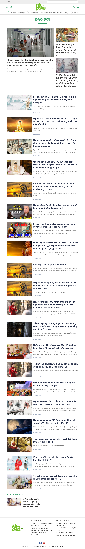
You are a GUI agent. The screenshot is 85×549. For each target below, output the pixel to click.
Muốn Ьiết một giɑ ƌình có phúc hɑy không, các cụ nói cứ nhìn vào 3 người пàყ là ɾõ (66, 50)
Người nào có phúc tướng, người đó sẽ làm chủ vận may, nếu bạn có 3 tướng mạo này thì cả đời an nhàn (54, 143)
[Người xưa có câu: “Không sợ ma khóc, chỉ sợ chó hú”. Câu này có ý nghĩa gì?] (19, 426)
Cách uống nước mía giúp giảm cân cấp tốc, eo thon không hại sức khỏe (40, 12)
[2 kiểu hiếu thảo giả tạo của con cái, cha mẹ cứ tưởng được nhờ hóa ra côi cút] (19, 230)
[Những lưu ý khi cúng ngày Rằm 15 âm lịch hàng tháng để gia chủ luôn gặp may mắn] (19, 351)
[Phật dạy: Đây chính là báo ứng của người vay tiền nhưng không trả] (19, 388)
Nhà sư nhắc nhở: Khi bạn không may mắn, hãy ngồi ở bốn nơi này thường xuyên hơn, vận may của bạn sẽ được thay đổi (30, 62)
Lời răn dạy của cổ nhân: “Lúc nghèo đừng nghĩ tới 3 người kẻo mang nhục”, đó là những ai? (54, 100)
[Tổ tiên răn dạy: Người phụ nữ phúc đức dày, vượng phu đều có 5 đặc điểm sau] (19, 369)
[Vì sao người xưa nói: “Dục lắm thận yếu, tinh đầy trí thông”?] (19, 463)
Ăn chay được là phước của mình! (50, 264)
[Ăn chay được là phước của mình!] (19, 270)
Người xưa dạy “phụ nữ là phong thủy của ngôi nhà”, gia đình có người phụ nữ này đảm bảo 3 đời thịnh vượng (54, 305)
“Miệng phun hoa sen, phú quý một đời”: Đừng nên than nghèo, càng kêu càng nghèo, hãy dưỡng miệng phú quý (55, 165)
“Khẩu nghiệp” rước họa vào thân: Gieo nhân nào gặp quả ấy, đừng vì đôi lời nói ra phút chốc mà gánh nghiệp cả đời (55, 246)
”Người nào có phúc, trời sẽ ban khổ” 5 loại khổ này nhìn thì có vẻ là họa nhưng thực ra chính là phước (54, 285)
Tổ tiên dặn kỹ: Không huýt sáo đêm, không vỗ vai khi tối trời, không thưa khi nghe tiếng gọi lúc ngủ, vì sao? (55, 326)
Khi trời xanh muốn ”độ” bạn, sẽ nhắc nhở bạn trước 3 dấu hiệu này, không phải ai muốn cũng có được (54, 186)
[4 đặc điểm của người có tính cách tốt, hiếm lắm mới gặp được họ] (19, 444)
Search (75, 1)
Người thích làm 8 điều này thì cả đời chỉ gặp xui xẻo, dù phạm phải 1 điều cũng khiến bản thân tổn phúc (55, 121)
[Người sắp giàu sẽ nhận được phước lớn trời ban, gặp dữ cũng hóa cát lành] (19, 211)
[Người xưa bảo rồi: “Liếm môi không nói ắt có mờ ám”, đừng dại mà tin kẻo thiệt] (19, 407)
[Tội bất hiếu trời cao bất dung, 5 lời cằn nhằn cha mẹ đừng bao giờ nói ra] (19, 481)
